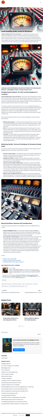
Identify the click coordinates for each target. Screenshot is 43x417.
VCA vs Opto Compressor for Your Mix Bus (10, 365)
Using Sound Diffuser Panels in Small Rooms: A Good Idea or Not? (14, 403)
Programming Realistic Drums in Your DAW (33, 291)
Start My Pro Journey (19, 349)
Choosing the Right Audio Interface (8, 395)
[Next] (40, 314)
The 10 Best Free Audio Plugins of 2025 (9, 393)
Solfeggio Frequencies (6, 363)
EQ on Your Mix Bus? (5, 370)
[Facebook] (2, 280)
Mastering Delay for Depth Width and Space (10, 291)
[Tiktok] (5, 280)
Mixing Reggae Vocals (5, 367)
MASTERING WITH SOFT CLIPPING (10, 265)
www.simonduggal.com (20, 277)
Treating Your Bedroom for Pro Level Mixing (10, 384)
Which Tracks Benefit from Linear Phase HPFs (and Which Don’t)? (14, 391)
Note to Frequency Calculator (7, 374)
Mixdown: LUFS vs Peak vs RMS (9, 258)
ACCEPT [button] (27, 415)
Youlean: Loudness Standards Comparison (12, 260)
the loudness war (5, 286)
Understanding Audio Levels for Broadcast (16, 286)
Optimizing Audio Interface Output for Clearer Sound (12, 399)
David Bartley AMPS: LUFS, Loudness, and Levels (13, 261)
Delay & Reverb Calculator (6, 376)
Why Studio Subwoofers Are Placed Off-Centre (11, 382)
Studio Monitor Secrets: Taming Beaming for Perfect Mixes (13, 397)
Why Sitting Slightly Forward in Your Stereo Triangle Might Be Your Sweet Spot (17, 386)
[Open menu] (41, 2)
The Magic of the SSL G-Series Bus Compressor (11, 380)
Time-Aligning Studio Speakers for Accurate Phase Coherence (14, 401)
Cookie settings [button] (21, 415)
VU (26, 286)
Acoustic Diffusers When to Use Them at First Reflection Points (14, 389)
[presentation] (10, 309)
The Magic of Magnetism (6, 378)
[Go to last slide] (3, 314)
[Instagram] (4, 280)
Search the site (4, 332)
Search (39, 334)
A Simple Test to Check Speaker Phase (9, 372)
